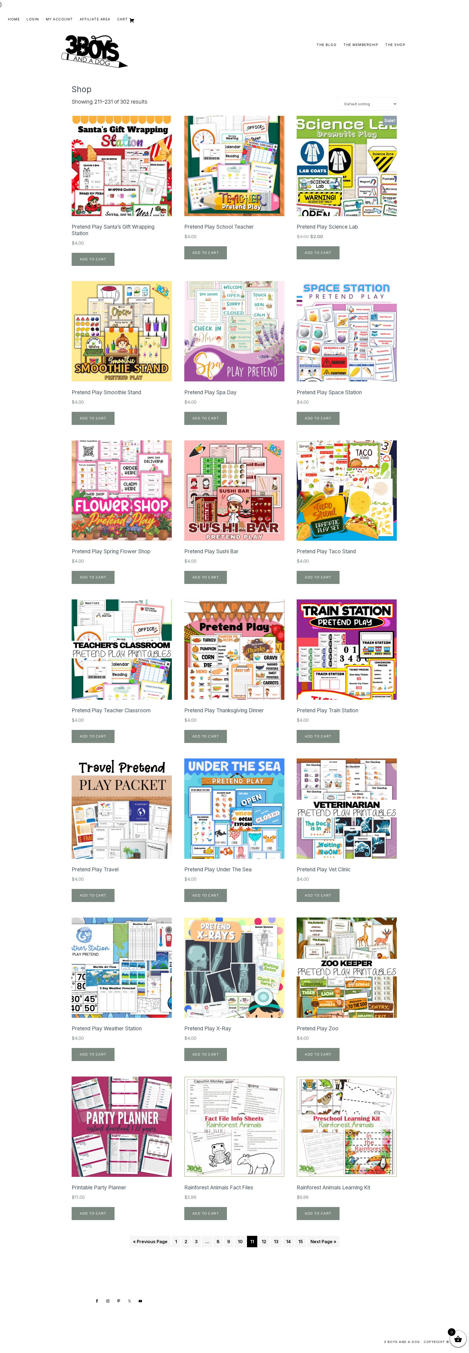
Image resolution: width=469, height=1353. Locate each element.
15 (300, 1241)
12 (264, 1241)
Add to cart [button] (93, 259)
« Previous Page (150, 1241)
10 (240, 1241)
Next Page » (323, 1241)
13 (276, 1241)
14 (288, 1241)
